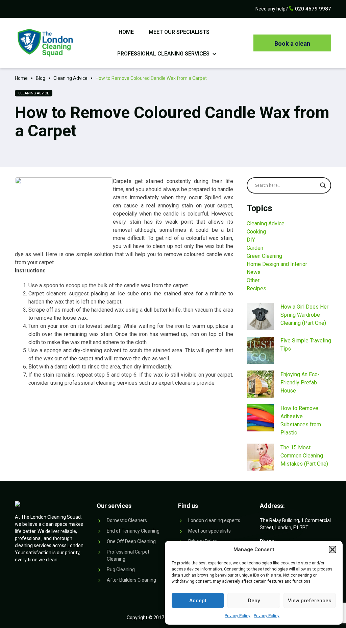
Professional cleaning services (163, 53)
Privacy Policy (237, 615)
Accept (197, 601)
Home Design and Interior (277, 264)
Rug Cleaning (121, 569)
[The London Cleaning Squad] (45, 42)
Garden (255, 248)
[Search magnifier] (323, 185)
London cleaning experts (214, 520)
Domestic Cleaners (127, 520)
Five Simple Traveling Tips (305, 344)
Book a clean (292, 43)
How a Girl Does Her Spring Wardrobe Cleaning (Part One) (304, 315)
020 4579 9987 (312, 9)
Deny (254, 601)
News (254, 272)
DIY (251, 240)
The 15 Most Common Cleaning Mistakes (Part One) (304, 455)
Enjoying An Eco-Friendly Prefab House (300, 382)
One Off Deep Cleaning (131, 541)
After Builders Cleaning (131, 580)
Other (253, 280)
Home (126, 32)
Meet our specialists (179, 32)
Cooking (256, 231)
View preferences (309, 601)
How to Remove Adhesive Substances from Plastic (300, 420)
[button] (332, 549)
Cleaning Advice (33, 93)
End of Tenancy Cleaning (133, 531)
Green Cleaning (264, 256)
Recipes (256, 288)
